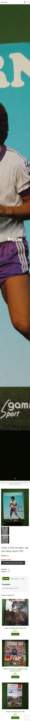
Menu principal (4, 2)
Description (5, 579)
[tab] (5, 578)
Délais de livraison (15, 579)
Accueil (3, 482)
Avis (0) (22, 579)
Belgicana (15, 239)
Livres (7, 482)
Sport (8, 571)
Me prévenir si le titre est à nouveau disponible (13, 563)
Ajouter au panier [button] (15, 634)
